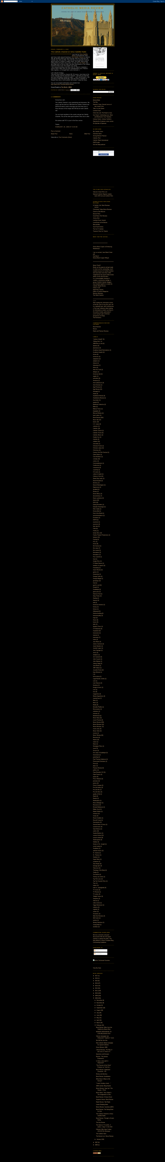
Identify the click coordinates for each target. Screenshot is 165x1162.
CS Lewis (95, 472)
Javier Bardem (97, 646)
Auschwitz (96, 400)
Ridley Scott (96, 809)
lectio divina (96, 676)
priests (95, 783)
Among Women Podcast (99, 136)
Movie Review (97, 722)
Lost (94, 689)
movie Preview (97, 720)
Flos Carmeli (96, 557)
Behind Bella (96, 100)
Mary (94, 700)
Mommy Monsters (98, 293)
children (95, 441)
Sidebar (95, 842)
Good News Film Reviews (100, 216)
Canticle (100, 291)
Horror (94, 620)
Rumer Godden (97, 818)
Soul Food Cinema (98, 226)
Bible (94, 406)
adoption (95, 361)
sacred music (96, 826)
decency (95, 482)
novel (94, 748)
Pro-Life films (96, 792)
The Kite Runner (100, 1122)
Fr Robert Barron (97, 563)
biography (95, 411)
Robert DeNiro (97, 811)
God (94, 583)
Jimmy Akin (96, 218)
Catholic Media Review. (99, 286)
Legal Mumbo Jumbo (99, 678)
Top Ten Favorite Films (99, 881)
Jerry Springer (97, 650)
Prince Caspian (97, 785)
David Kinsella (97, 480)
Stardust (95, 857)
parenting (95, 757)
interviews (96, 637)
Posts (97, 950)
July (98, 1012)
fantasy (95, 537)
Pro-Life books (97, 787)
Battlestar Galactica (98, 404)
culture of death (97, 474)
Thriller (95, 872)
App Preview (96, 387)
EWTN (95, 519)
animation (95, 378)
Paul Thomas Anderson (99, 759)
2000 (96, 1145)
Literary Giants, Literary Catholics (102, 119)
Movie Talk (96, 731)
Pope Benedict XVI (98, 772)
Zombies (95, 926)
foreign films (96, 561)
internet (95, 635)
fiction (94, 543)
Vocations (95, 913)
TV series (95, 894)
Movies (95, 329)
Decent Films (96, 213)
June (98, 1015)
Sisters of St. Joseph (99, 844)
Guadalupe (96, 589)
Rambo (95, 798)
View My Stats (97, 968)
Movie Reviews (97, 724)
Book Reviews (97, 326)
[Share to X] (75, 90)
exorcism (95, 524)
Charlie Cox (96, 437)
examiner (95, 522)
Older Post (87, 134)
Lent (94, 681)
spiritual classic (97, 850)
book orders (96, 415)
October (99, 1005)
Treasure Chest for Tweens (100, 231)
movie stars (96, 728)
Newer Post (54, 134)
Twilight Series (97, 896)
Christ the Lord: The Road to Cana (102, 113)
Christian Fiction (97, 446)
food (94, 559)
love (94, 691)
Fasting (95, 539)
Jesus (94, 652)
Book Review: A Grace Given (104, 1097)
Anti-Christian (96, 385)
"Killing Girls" (96, 341)
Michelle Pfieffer (97, 707)
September (100, 1007)
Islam (94, 639)
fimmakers (96, 554)
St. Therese (96, 855)
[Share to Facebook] (77, 90)
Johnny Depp (96, 663)
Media (94, 705)
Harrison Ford (96, 594)
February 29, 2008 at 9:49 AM (66, 127)
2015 (96, 980)
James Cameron (97, 644)
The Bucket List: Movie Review (104, 1136)
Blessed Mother (97, 413)
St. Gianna (96, 852)
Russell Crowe (97, 820)
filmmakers (96, 552)
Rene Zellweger (97, 802)
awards (95, 402)
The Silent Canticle (98, 295)
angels (95, 376)
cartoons (95, 426)
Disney (95, 491)
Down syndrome (97, 498)
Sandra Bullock (97, 833)
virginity (95, 909)
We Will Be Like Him (101, 1040)
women (95, 920)
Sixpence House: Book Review (104, 1099)
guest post (96, 591)
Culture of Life (97, 476)
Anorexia (95, 380)
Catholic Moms (97, 435)
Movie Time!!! (97, 265)
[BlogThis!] (73, 90)
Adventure (96, 365)
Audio (94, 393)
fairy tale (95, 526)
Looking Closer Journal (99, 220)
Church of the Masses (99, 211)
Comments (98, 953)
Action (95, 354)
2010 (96, 993)
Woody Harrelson (97, 922)
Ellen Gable (96, 509)
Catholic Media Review (83, 8)
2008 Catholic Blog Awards (103, 1086)
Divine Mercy (96, 493)
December (100, 1000)
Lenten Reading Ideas (102, 1104)
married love (96, 698)
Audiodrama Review (98, 398)
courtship (95, 469)
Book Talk (96, 419)
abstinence (96, 348)
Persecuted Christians (99, 761)
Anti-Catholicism (97, 382)
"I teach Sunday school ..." (103, 1083)
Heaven (95, 600)
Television (96, 868)
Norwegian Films (97, 746)
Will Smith (96, 918)
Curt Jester (82, 63)
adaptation (96, 358)
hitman (95, 609)
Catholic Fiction (97, 432)
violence (95, 907)
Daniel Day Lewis (98, 478)
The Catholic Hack (101, 1133)
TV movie (95, 890)
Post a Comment (55, 131)
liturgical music (97, 687)
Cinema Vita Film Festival (100, 452)
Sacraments (96, 822)
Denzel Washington (98, 485)
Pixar (94, 763)
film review (96, 550)
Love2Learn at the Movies (100, 222)
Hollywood (96, 611)
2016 (96, 978)
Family (95, 530)
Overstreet (96, 755)
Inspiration (96, 630)
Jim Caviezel (96, 657)
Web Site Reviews (98, 916)
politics (95, 770)
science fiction (97, 835)
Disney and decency (101, 1074)
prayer (94, 776)
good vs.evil (96, 585)
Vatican (95, 900)
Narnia (95, 739)
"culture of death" (98, 339)
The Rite (95, 102)
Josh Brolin (96, 665)
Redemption (96, 800)
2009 (96, 995)
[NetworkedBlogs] (103, 151)
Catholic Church (97, 430)
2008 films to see (98, 343)
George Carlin (97, 576)
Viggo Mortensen (97, 905)
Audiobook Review (98, 395)
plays (94, 765)
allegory (95, 372)
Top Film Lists (97, 879)
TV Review (96, 892)
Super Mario (96, 859)
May (98, 1017)
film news (95, 548)
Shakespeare (96, 839)
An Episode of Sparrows (99, 123)
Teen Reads (96, 863)
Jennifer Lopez (97, 648)
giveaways (96, 580)
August (99, 1010)
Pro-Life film (96, 789)
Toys (94, 883)
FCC (94, 541)
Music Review (97, 735)
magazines (96, 694)
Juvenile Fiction (97, 670)
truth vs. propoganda (98, 887)
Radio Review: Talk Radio (103, 1102)
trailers (95, 885)
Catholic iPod (96, 138)
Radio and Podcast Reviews (101, 331)
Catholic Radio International (100, 140)
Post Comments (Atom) (65, 137)
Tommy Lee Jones (98, 876)
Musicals (95, 737)
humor (94, 622)
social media (96, 846)
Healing (95, 598)
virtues (95, 911)
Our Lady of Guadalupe (99, 752)
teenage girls (96, 866)
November (100, 1002)
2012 (96, 988)
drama (94, 500)
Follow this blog (103, 154)
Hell (94, 602)
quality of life (96, 794)
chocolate (95, 443)
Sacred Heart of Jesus (99, 824)
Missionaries (96, 709)
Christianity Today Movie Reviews (102, 209)
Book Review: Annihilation (103, 1076)
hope (94, 617)
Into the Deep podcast (99, 144)
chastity (95, 439)
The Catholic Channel (77, 57)
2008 (96, 998)
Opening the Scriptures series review (103, 121)
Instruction (96, 633)
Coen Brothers (97, 456)
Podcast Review (97, 768)
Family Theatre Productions (100, 535)
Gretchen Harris (97, 133)
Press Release (97, 778)
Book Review (96, 417)
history (95, 607)
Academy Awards (98, 352)
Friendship (96, 567)
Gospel (95, 587)
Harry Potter (96, 596)
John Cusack (96, 659)
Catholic (95, 428)
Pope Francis (96, 774)
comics (95, 461)
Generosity (96, 574)
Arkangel (95, 391)
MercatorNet (96, 224)
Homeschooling (97, 613)
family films (96, 533)
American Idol (97, 374)
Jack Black (96, 641)
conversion (96, 467)
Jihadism (95, 654)
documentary (96, 496)
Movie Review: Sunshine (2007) (105, 1107)
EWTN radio (96, 142)
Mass (94, 702)
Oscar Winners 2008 (101, 1047)
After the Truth (97, 369)
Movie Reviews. (97, 726)
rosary (94, 815)
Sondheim (96, 848)
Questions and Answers (102, 1054)
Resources (96, 805)
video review (96, 903)
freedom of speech (98, 565)
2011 (96, 990)
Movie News (96, 718)
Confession (96, 465)
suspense (95, 861)
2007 (96, 1142)
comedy (95, 459)
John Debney (96, 661)
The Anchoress (97, 317)
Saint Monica (96, 829)
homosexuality (97, 615)
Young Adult (96, 924)
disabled (95, 489)
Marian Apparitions (98, 696)
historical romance (98, 604)
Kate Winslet (96, 672)
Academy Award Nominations (101, 350)
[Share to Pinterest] (79, 90)
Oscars (95, 750)
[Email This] (71, 90)
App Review (96, 389)
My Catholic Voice (98, 131)
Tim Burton (96, 874)
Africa (94, 367)
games (95, 572)
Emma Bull (96, 511)
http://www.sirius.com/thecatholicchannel (62, 84)
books (94, 422)
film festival (96, 546)
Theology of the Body (99, 870)
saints (94, 831)
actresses (95, 356)
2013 (96, 985)
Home (70, 134)
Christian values (97, 448)
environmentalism (98, 515)
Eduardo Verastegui (98, 506)
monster (95, 713)
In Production (96, 628)
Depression (96, 487)
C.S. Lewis (96, 424)
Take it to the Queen (98, 108)
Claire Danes (96, 454)
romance (95, 813)
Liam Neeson (96, 683)
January (99, 1139)
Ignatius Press (97, 626)
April (98, 1020)
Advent (95, 363)
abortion (95, 345)
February (99, 1025)
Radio (94, 796)
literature (95, 685)
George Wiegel (97, 578)
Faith (94, 528)
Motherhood (96, 715)
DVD (94, 502)
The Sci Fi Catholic (98, 229)
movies (95, 733)
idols (94, 624)
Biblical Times (97, 409)
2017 (96, 975)
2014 (96, 983)
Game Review (97, 570)
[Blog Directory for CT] (97, 1153)
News (94, 744)
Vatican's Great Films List (100, 192)
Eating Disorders (97, 504)
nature (94, 742)
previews (95, 781)
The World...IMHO (66, 87)
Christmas (96, 450)
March (98, 1022)
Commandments (97, 463)
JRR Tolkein (96, 667)
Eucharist (95, 517)
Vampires (95, 898)
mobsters (95, 711)
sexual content (97, 837)
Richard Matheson (98, 807)
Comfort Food (97, 110)
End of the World (97, 513)
